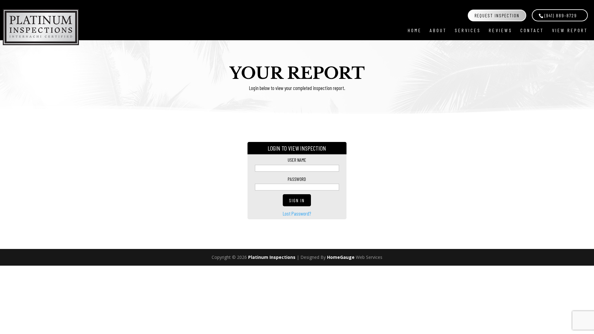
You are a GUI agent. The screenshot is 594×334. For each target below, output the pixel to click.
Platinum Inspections (271, 257)
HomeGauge (341, 257)
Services (468, 30)
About (438, 30)
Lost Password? (297, 213)
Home (415, 30)
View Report (570, 30)
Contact (532, 30)
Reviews (500, 30)
